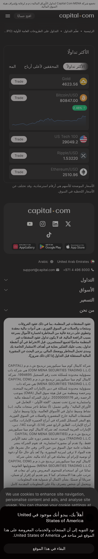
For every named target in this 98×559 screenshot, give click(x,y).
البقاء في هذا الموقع (49, 548)
